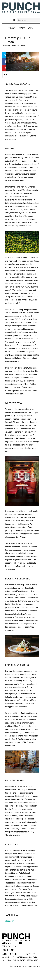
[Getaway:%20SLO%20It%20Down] (5, 74)
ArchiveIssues (22, 28)
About (6, 942)
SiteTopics (30, 28)
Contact (29, 953)
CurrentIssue (12, 28)
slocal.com (9, 921)
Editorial (9, 950)
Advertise (9, 953)
